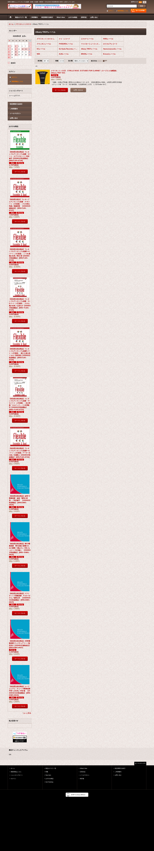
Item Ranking (49, 782)
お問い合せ (14, 118)
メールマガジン (15, 113)
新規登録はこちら (123, 10)
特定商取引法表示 (16, 104)
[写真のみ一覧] (100, 61)
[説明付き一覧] (105, 61)
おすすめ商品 (49, 778)
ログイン (111, 10)
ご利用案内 (14, 109)
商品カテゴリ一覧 (50, 768)
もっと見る (27, 713)
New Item (48, 775)
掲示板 (82, 778)
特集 (46, 771)
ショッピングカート (17, 775)
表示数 (40, 61)
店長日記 (82, 771)
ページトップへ (141, 763)
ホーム (13, 768)
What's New (83, 768)
